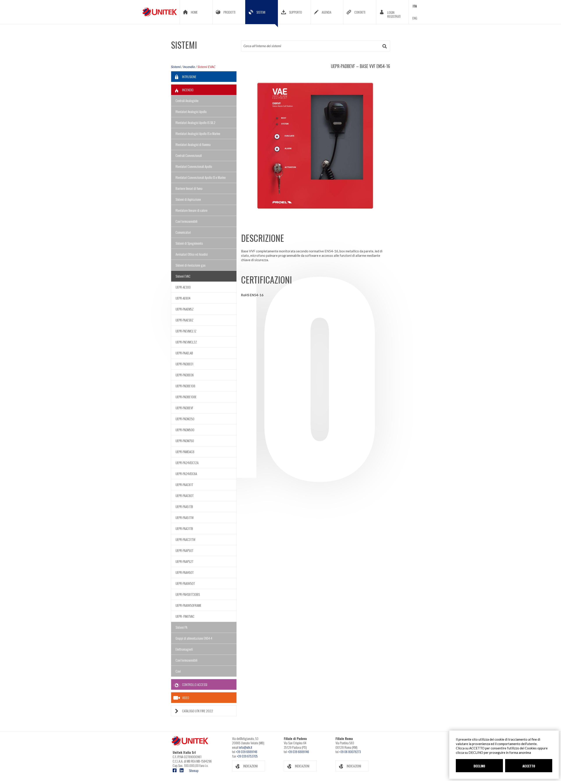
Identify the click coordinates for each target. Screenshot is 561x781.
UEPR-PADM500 (185, 429)
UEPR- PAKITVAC (185, 616)
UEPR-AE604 (183, 298)
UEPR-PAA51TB (184, 506)
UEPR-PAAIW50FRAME (188, 605)
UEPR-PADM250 (185, 418)
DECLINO (479, 765)
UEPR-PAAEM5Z (185, 309)
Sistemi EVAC (206, 67)
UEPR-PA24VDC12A (187, 462)
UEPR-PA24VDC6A (186, 473)
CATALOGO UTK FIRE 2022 (197, 710)
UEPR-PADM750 (185, 440)
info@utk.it (245, 747)
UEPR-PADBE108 (185, 385)
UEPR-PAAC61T (184, 484)
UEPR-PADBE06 (185, 374)
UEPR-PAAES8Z (184, 320)
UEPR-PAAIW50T (185, 583)
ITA (415, 6)
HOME (194, 12)
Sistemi (176, 67)
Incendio (189, 67)
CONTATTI (359, 12)
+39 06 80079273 (350, 751)
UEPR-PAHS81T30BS (188, 594)
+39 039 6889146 (246, 751)
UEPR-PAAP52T (184, 561)
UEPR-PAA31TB (184, 528)
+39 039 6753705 (247, 756)
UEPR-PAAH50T (185, 572)
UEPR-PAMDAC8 (185, 451)
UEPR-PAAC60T (185, 495)
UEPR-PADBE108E (186, 396)
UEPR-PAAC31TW (185, 539)
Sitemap (194, 770)
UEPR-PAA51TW (185, 517)
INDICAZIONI (250, 765)
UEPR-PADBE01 (185, 363)
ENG (414, 18)
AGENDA (326, 12)
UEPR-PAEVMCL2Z (186, 341)
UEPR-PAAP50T (184, 550)
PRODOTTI (229, 12)
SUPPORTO (295, 12)
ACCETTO (528, 765)
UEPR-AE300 (183, 287)
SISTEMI (260, 12)
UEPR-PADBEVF (184, 407)
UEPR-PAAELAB (184, 352)
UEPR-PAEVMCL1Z (186, 331)
